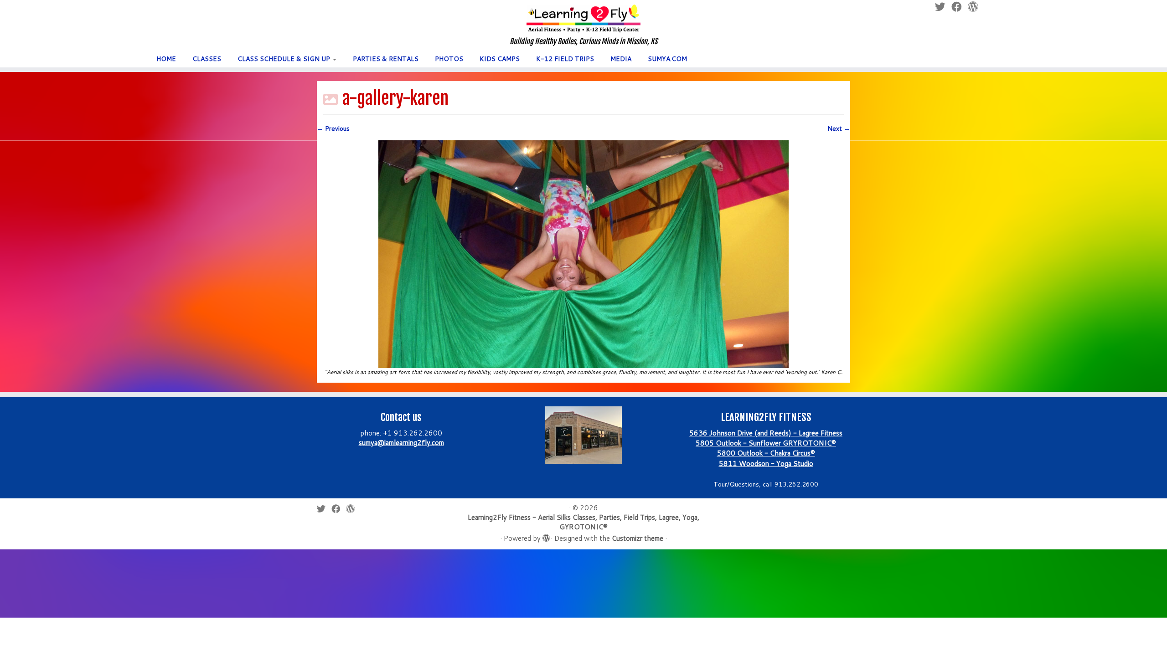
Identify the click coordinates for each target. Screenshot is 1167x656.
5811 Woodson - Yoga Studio (766, 463)
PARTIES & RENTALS (385, 58)
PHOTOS (449, 58)
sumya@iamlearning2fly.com (401, 442)
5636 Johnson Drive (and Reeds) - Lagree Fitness (765, 433)
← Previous (333, 128)
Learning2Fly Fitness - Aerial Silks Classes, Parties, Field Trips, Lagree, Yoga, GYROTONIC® (583, 522)
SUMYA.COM (667, 58)
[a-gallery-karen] (583, 253)
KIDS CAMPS (500, 58)
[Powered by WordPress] (545, 536)
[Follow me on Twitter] (324, 508)
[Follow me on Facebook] (338, 508)
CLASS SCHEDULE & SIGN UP (285, 58)
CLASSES (206, 58)
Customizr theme (637, 538)
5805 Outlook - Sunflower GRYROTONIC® (766, 443)
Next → (838, 128)
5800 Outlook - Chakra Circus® (766, 453)
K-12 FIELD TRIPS (565, 58)
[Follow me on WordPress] (353, 508)
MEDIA (620, 58)
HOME (166, 58)
